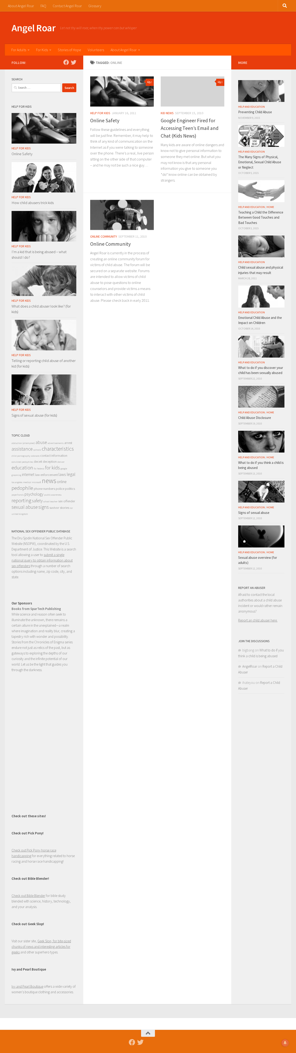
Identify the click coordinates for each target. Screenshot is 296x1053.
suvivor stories (59, 508)
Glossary (94, 5)
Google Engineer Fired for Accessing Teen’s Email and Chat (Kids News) (190, 128)
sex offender (66, 501)
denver (61, 461)
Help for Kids (100, 113)
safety (37, 500)
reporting (21, 500)
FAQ (43, 5)
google (64, 468)
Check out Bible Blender (28, 895)
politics (70, 489)
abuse (41, 442)
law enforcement (46, 475)
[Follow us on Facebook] (66, 62)
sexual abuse (25, 507)
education (22, 467)
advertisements (56, 443)
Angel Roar (34, 28)
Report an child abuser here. (258, 620)
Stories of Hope (69, 49)
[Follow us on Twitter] (73, 62)
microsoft (36, 482)
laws (62, 474)
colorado (35, 455)
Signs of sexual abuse (253, 512)
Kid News (167, 113)
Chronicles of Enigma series (53, 642)
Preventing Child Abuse (255, 112)
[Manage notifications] (285, 1043)
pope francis (18, 494)
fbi (35, 468)
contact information (53, 455)
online (62, 481)
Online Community (103, 236)
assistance (22, 449)
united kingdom (20, 513)
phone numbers (44, 489)
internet (28, 474)
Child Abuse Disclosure (254, 417)
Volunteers (96, 49)
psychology (34, 494)
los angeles (17, 482)
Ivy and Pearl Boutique (27, 986)
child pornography (21, 455)
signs (43, 507)
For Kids (42, 49)
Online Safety (104, 120)
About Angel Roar (21, 5)
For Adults (18, 49)
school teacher (50, 501)
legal (71, 474)
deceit (38, 461)
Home (270, 207)
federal (40, 468)
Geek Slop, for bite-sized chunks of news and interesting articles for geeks (41, 946)
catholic (37, 449)
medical (27, 482)
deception (50, 461)
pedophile (22, 488)
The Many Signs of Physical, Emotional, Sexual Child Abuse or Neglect (259, 162)
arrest (68, 443)
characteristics (58, 448)
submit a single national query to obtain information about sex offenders (42, 560)
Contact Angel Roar (67, 5)
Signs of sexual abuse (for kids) (34, 415)
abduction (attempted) (23, 443)
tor (71, 507)
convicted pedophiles (22, 461)
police (60, 489)
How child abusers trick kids (33, 202)
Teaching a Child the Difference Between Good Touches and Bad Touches (260, 217)
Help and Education (251, 106)
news (49, 480)
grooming (16, 475)
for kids (52, 468)
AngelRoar (249, 666)
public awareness (53, 494)
